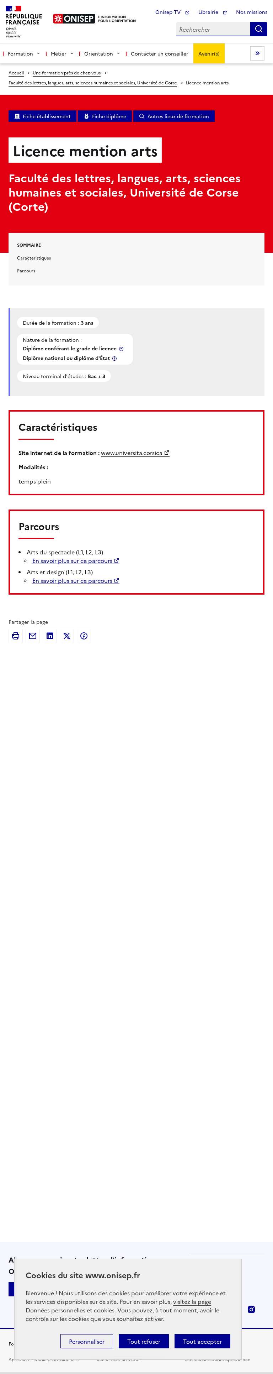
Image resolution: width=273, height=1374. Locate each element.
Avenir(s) (209, 53)
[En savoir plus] (122, 349)
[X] (67, 636)
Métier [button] (58, 53)
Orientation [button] (98, 53)
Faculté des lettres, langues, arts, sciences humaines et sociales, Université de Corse (93, 82)
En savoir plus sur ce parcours (72, 560)
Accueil (16, 72)
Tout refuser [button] (143, 1341)
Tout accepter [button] (202, 1341)
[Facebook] (84, 636)
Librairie (209, 11)
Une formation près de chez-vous (67, 72)
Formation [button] (20, 53)
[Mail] (33, 636)
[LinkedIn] (50, 636)
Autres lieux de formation (178, 116)
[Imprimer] (16, 636)
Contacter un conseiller (159, 53)
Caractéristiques (34, 258)
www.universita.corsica (131, 452)
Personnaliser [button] (87, 1341)
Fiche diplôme (109, 116)
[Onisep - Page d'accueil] (74, 18)
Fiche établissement (47, 116)
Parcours (26, 270)
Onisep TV (168, 11)
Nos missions (251, 11)
